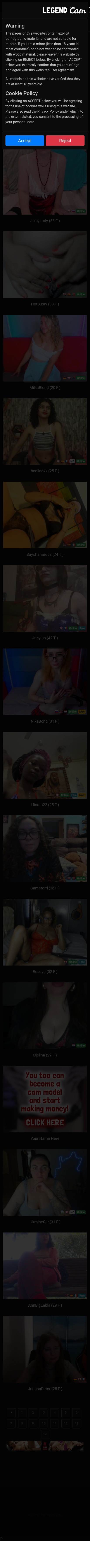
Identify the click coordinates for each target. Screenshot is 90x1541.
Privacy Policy (48, 111)
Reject (65, 140)
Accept (25, 140)
